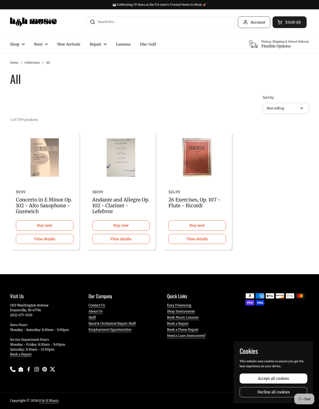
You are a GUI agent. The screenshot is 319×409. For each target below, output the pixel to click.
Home (14, 62)
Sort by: (268, 97)
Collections (32, 62)
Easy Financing (179, 305)
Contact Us (97, 305)
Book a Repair (21, 354)
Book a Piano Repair (182, 329)
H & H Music (49, 400)
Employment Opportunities (110, 329)
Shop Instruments (181, 311)
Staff (92, 317)
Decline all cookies (273, 392)
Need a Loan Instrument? (186, 336)
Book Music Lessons (183, 317)
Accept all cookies (273, 378)
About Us (96, 311)
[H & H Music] (33, 22)
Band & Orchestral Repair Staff (112, 323)
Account (258, 22)
